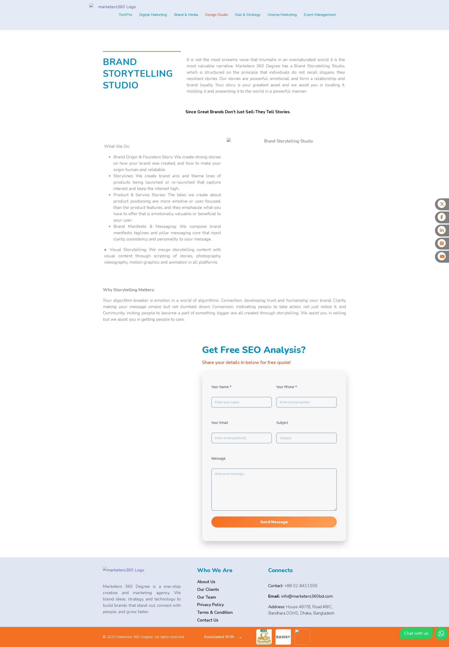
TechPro (125, 14)
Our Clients (208, 589)
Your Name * (221, 387)
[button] (127, 14)
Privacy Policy (210, 604)
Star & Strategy (248, 14)
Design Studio (216, 14)
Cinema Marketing (282, 14)
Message (218, 458)
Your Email (219, 422)
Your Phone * (286, 387)
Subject (282, 422)
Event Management (320, 14)
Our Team (206, 597)
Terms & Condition (215, 612)
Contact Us (207, 620)
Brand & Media (186, 14)
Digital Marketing (153, 14)
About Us (206, 582)
